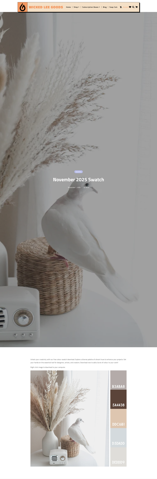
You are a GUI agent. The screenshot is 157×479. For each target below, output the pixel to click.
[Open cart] (136, 7)
